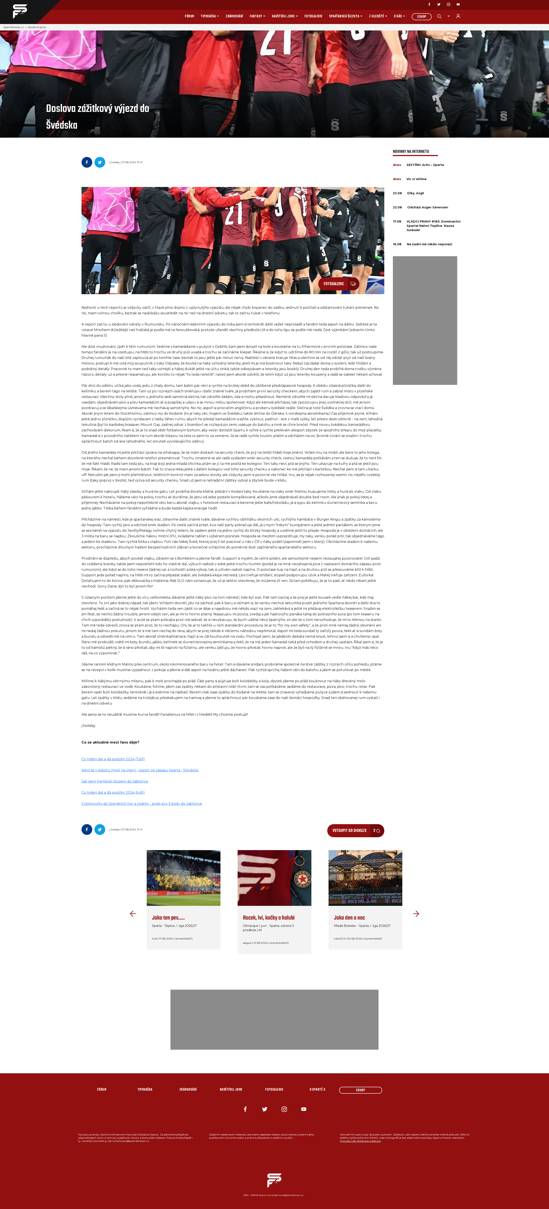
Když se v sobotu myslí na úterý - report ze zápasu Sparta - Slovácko (140, 770)
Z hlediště (376, 16)
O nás (398, 16)
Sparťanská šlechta (344, 16)
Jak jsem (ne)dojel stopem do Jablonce (114, 781)
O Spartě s (318, 1090)
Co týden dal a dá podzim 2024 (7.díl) (113, 759)
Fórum (189, 16)
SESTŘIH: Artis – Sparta (425, 165)
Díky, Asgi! (415, 193)
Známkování (234, 16)
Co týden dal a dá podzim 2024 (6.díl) (113, 792)
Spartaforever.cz (13, 27)
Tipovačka (208, 16)
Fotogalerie (314, 16)
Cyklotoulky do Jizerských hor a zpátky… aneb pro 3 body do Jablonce (141, 804)
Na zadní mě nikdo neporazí (429, 244)
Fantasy (256, 16)
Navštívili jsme (283, 16)
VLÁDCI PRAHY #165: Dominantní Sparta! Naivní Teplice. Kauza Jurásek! (433, 226)
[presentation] (131, 913)
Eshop (421, 17)
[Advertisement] (425, 320)
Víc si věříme (416, 179)
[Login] (460, 16)
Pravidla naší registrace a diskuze (360, 1141)
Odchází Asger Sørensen (427, 207)
